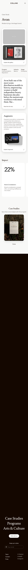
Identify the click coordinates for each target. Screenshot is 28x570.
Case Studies (14, 519)
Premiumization (6, 71)
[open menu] (25, 3)
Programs (14, 523)
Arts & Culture (14, 528)
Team (6, 554)
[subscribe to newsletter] (24, 547)
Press (6, 559)
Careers (7, 556)
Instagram (20, 558)
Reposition (5, 72)
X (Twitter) (20, 554)
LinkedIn (19, 556)
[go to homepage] (14, 3)
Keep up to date (14, 543)
